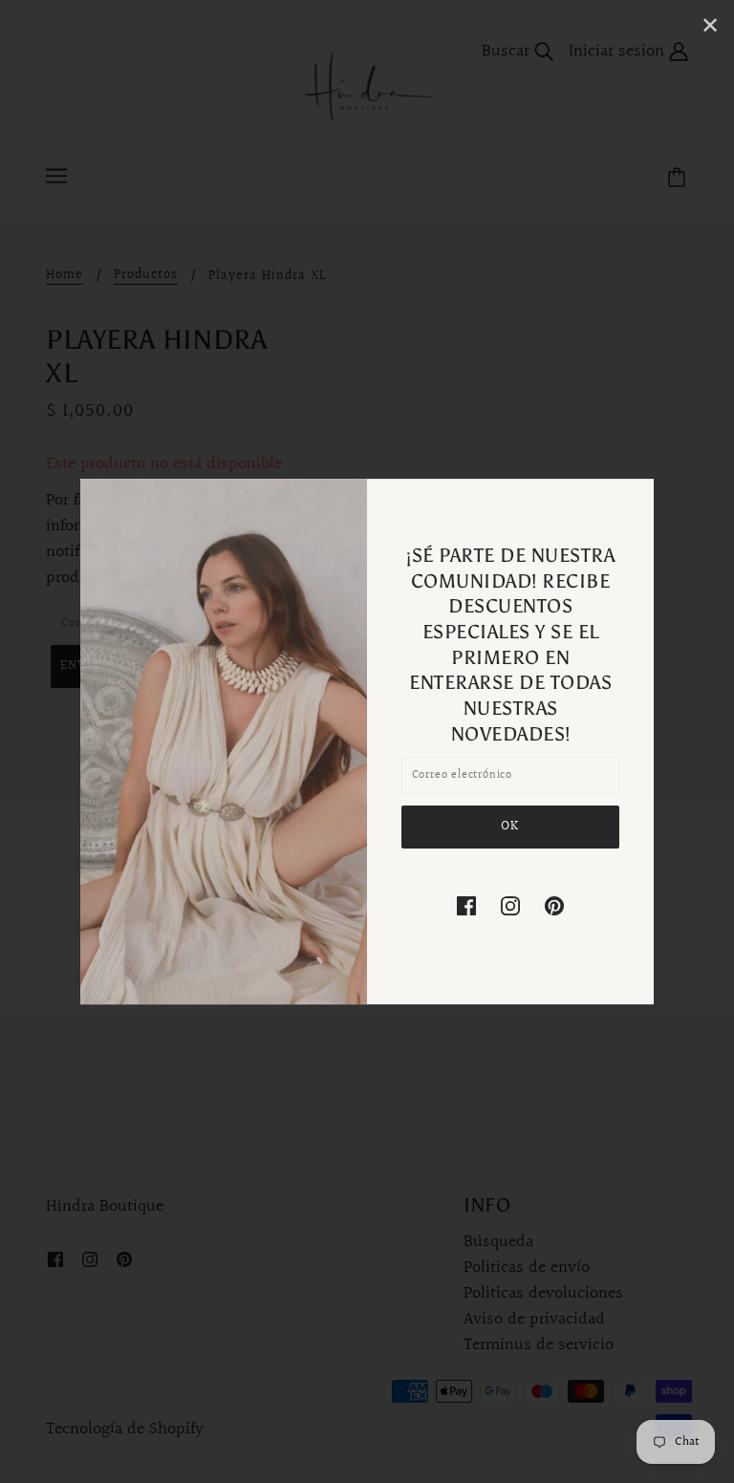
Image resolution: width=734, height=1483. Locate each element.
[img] (466, 905)
